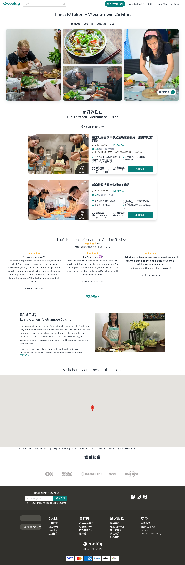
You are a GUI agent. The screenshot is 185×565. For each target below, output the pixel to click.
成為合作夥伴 (86, 523)
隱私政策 (62, 503)
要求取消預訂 (117, 526)
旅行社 (82, 533)
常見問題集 (116, 530)
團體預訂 (145, 523)
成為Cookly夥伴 (137, 3)
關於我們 (53, 526)
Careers (144, 530)
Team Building (148, 526)
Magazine (52, 530)
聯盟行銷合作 (86, 526)
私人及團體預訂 (115, 3)
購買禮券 (162, 3)
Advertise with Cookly (151, 533)
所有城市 (53, 523)
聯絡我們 (114, 523)
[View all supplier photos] (33, 65)
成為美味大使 (86, 530)
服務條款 (114, 537)
